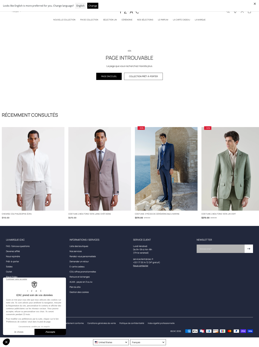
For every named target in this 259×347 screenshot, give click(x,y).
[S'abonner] (249, 249)
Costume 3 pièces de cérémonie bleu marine (157, 214)
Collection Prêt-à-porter (143, 76)
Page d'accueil (109, 76)
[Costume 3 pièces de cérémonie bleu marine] (166, 169)
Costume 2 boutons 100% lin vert (218, 214)
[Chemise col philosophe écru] (33, 169)
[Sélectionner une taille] (33, 206)
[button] (64, 20)
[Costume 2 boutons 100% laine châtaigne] (99, 169)
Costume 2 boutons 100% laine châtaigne (89, 214)
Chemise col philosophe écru (17, 214)
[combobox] (111, 342)
